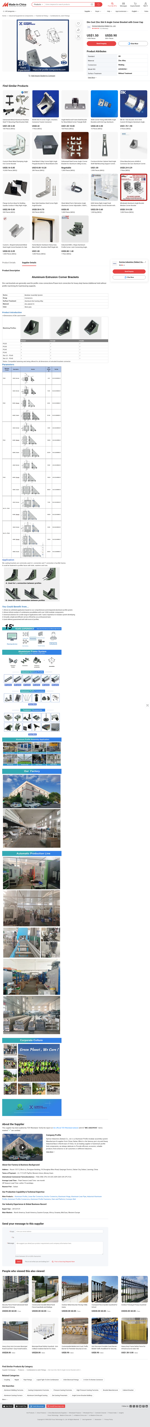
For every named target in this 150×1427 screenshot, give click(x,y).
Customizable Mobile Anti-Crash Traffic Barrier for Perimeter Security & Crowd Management (75, 1348)
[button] (92, 4)
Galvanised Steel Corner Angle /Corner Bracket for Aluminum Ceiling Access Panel (74, 162)
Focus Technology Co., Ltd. (60, 1419)
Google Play (21, 1406)
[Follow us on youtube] (140, 1406)
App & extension (121, 11)
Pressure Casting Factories (63, 1390)
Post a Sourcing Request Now (63, 1261)
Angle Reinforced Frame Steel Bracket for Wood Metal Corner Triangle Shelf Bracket (74, 121)
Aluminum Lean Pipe (78, 1196)
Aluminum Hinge (64, 1196)
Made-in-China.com (65, 1415)
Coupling (7, 1380)
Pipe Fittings (27, 1380)
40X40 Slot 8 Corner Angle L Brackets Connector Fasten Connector (44, 121)
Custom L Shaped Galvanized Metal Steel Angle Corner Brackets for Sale (15, 246)
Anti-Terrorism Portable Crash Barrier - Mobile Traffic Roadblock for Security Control (104, 1348)
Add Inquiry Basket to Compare (43, 75)
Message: (11, 1243)
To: (13, 1237)
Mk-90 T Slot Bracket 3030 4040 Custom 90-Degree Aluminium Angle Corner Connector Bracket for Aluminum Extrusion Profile (132, 121)
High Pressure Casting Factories (87, 1390)
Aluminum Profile (21, 1196)
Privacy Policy (108, 1419)
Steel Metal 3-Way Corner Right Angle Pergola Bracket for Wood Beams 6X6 (45, 162)
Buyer (97, 11)
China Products (41, 1413)
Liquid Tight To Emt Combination (48, 1380)
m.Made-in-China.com (80, 1415)
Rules (146, 11)
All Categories (9, 11)
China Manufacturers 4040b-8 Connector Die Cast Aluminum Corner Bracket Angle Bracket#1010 (132, 162)
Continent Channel (100, 1413)
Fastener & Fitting (42, 16)
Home (4, 16)
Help (108, 11)
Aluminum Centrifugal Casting (37, 1395)
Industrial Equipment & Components (21, 16)
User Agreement (87, 1419)
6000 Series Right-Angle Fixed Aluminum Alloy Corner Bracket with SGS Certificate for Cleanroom (103, 204)
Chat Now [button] (134, 44)
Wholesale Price (88, 1413)
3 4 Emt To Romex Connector (93, 1380)
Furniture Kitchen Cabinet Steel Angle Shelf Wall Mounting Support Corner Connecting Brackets (103, 162)
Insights (121, 1413)
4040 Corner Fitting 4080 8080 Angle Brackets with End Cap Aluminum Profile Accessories (103, 121)
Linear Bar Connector (35, 1196)
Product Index (112, 1413)
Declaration (98, 1419)
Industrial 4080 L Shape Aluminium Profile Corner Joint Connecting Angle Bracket (74, 246)
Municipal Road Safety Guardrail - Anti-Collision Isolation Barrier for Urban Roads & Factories (45, 1348)
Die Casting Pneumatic (59, 1395)
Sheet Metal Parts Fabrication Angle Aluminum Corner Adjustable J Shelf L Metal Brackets (74, 204)
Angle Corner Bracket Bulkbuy (82, 1395)
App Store (7, 1406)
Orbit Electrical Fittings (71, 1380)
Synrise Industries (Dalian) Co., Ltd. (104, 26)
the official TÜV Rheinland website (65, 1128)
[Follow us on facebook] (131, 1406)
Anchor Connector (50, 1196)
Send (19, 1261)
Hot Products (30, 1413)
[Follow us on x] (134, 1406)
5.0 (122, 265)
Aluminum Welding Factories (13, 1390)
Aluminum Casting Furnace (13, 1395)
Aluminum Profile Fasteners (41, 1199)
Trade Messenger (37, 1406)
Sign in (145, 6)
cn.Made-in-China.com (95, 1415)
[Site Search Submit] (98, 4)
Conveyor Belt (71, 1199)
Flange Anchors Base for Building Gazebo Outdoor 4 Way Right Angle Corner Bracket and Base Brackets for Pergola (15, 204)
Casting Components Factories (38, 1390)
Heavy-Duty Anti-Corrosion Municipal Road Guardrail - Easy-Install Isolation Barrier (15, 1348)
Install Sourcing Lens (57, 1406)
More (4, 1399)
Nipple (17, 1380)
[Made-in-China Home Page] (14, 4)
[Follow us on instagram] (137, 1406)
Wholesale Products (75, 1413)
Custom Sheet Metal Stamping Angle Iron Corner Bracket (15, 162)
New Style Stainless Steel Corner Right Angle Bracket (45, 204)
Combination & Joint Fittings (60, 16)
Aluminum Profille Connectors (19, 1199)
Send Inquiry (102, 43)
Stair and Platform (58, 1199)
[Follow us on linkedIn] (146, 1406)
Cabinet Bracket (128, 1390)
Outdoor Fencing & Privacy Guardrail (133, 1305)
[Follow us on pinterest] (143, 1406)
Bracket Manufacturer (110, 1390)
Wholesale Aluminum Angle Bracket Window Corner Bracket (132, 204)
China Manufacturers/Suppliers (57, 1413)
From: (12, 1232)
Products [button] (37, 4)
